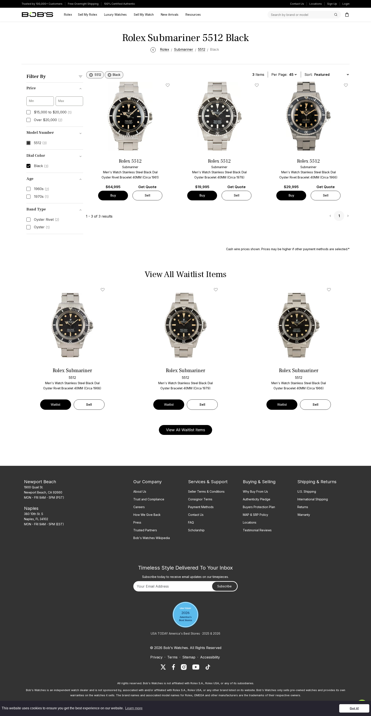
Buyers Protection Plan (259, 507)
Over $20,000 (48, 120)
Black (41, 166)
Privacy (156, 657)
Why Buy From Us (255, 491)
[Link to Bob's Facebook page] (173, 667)
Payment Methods (201, 507)
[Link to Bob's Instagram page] (183, 667)
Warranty (303, 514)
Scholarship (196, 530)
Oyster (42, 227)
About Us (139, 491)
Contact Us (297, 3)
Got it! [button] (354, 708)
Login (346, 3)
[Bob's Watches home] (37, 14)
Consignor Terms (200, 499)
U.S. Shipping (306, 491)
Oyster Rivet (46, 219)
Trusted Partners (145, 530)
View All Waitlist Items (185, 430)
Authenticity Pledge (256, 499)
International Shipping (312, 499)
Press (137, 522)
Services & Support (208, 481)
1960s (41, 189)
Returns (302, 507)
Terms (172, 657)
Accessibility (210, 657)
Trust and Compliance (148, 499)
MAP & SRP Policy (255, 514)
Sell (147, 195)
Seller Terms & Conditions (206, 491)
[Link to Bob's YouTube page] (195, 667)
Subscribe (224, 586)
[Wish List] (103, 290)
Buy (113, 195)
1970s (41, 196)
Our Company (147, 481)
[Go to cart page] (347, 14)
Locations (315, 3)
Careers (139, 507)
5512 (40, 143)
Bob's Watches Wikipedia (151, 538)
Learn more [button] (134, 708)
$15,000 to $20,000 (53, 112)
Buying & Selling (259, 481)
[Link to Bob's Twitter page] (163, 667)
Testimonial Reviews (257, 530)
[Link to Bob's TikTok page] (207, 667)
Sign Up (332, 3)
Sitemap (188, 657)
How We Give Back (147, 514)
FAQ (191, 522)
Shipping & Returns (316, 481)
